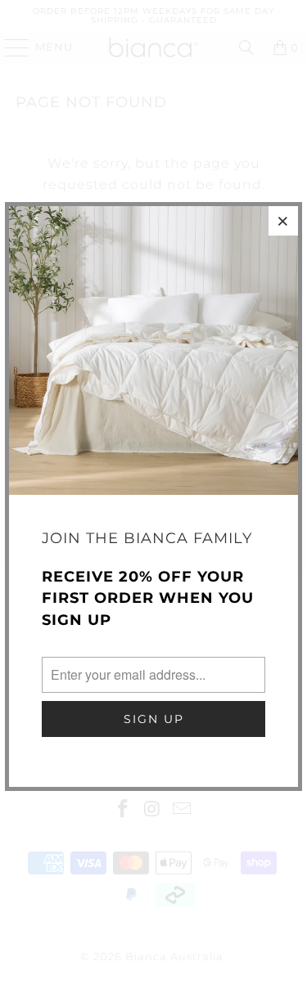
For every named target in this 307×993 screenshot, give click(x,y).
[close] (283, 221)
